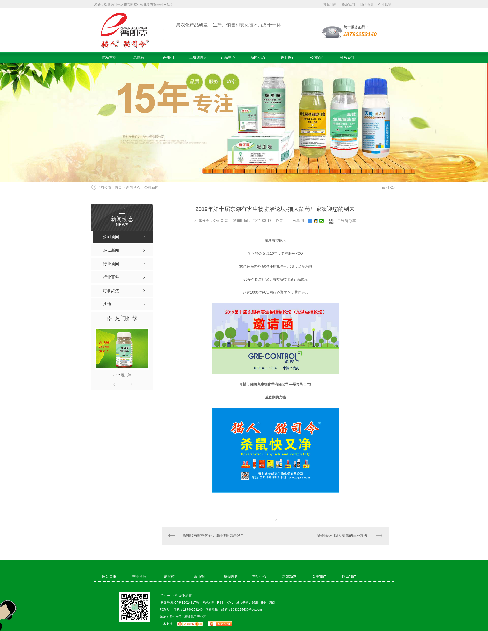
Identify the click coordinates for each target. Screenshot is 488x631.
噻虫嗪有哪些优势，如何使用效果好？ (213, 535)
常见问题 (330, 4)
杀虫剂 (168, 57)
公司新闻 (151, 187)
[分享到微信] (321, 221)
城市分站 (242, 602)
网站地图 (366, 4)
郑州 (255, 602)
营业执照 (139, 577)
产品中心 (228, 57)
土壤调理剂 (198, 57)
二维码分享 (346, 221)
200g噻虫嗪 (122, 375)
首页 (118, 187)
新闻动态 (258, 57)
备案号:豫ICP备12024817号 (180, 602)
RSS (220, 602)
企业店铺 (384, 4)
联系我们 (348, 4)
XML (230, 602)
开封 (264, 602)
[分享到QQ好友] (316, 221)
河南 (272, 602)
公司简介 (317, 57)
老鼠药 (138, 57)
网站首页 (109, 57)
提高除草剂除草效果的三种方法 (342, 535)
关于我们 (287, 57)
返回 (385, 187)
